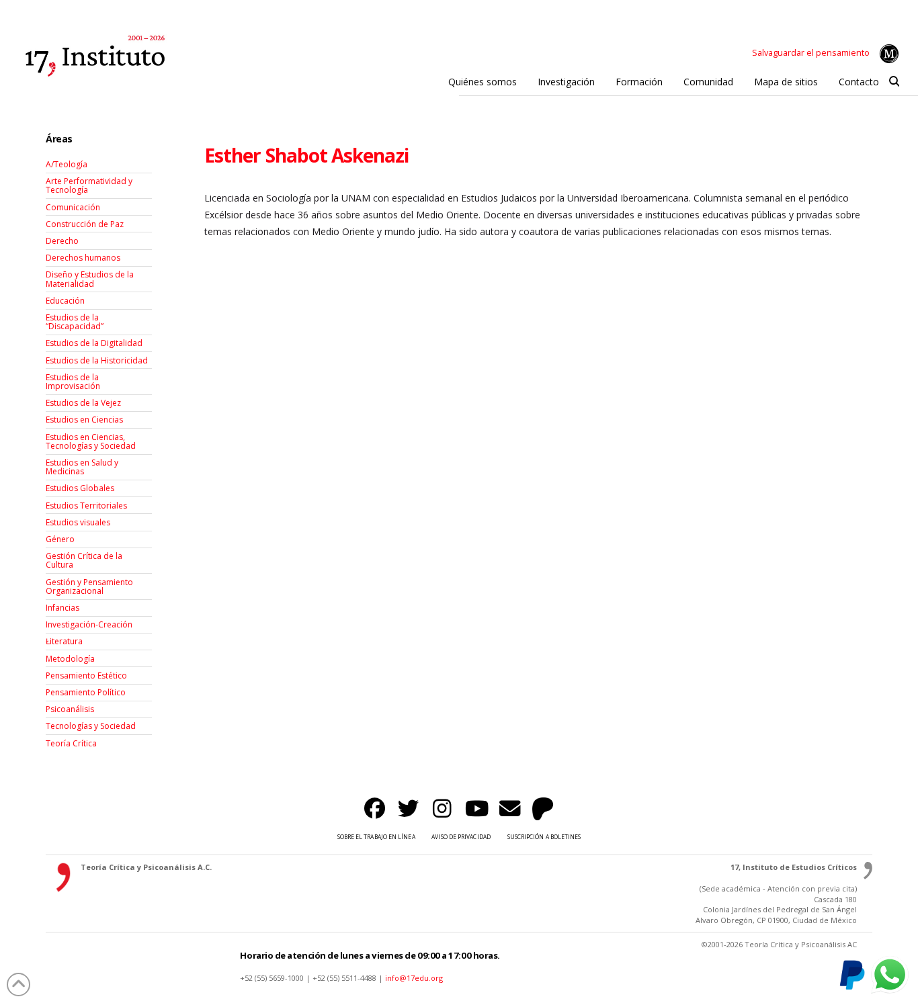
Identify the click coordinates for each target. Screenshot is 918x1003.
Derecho (62, 241)
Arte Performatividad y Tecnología (89, 185)
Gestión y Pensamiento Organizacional (89, 586)
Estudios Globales (80, 488)
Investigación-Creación (89, 624)
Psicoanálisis (70, 709)
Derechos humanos (83, 257)
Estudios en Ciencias (84, 419)
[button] (894, 82)
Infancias (62, 607)
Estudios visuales (78, 522)
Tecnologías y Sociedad (91, 726)
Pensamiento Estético (86, 675)
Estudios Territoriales (86, 505)
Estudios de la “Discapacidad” (74, 322)
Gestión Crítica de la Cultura (84, 560)
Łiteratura (64, 641)
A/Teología (66, 164)
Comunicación (73, 207)
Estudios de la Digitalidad (94, 343)
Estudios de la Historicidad (97, 360)
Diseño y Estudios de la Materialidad (90, 279)
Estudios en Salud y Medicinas (82, 467)
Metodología (70, 658)
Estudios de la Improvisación (73, 382)
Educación (65, 300)
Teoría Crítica (71, 743)
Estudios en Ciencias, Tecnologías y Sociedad (91, 441)
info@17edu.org (414, 978)
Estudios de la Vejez (83, 402)
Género (60, 539)
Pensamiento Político (86, 692)
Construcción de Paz (85, 224)
